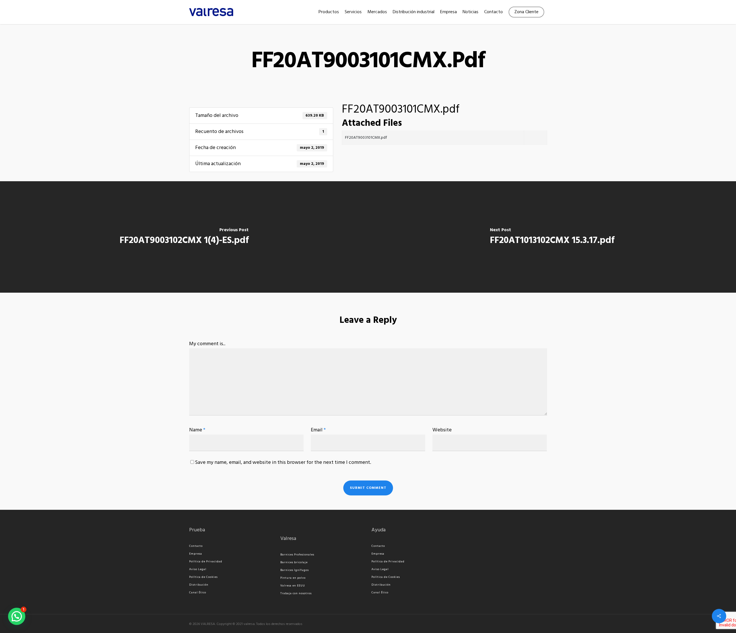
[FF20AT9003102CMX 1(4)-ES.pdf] (184, 237)
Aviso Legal (197, 569)
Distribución (198, 584)
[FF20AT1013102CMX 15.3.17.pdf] (552, 237)
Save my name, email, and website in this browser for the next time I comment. (283, 462)
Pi (281, 578)
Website (442, 430)
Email (318, 430)
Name (197, 430)
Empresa (195, 553)
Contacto (196, 546)
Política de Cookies (203, 577)
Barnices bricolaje (294, 562)
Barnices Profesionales (297, 554)
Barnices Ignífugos (294, 570)
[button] (16, 616)
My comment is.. (207, 344)
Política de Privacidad (205, 561)
